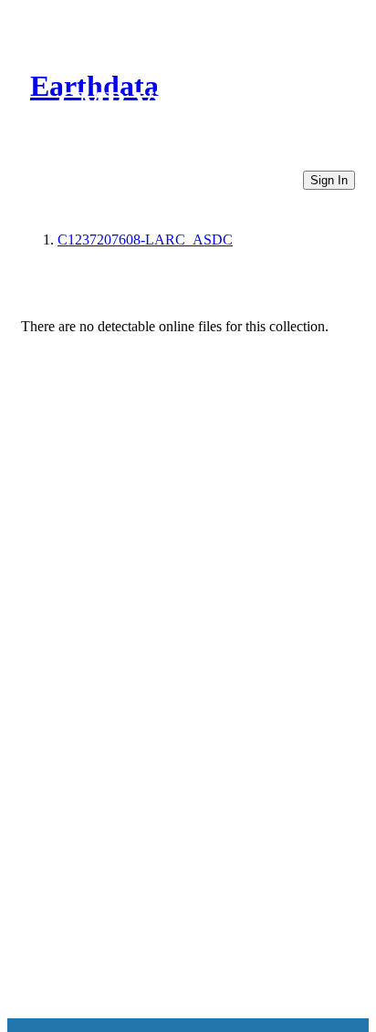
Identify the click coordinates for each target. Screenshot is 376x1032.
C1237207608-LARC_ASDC (145, 239)
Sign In (329, 180)
